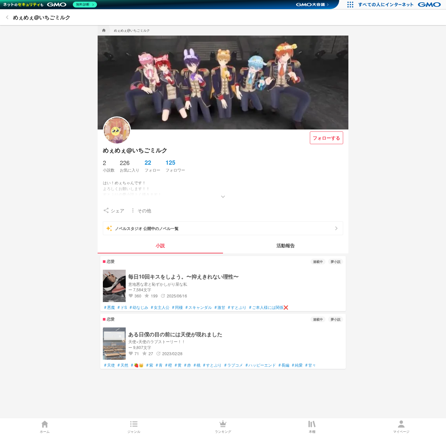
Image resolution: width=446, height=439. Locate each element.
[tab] (160, 245)
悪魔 (109, 307)
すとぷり (237, 307)
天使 (109, 365)
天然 (123, 365)
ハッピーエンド (261, 365)
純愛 (297, 365)
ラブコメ (233, 365)
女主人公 (160, 307)
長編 (284, 365)
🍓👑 (137, 365)
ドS (122, 307)
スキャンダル (198, 307)
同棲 (177, 307)
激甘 (220, 307)
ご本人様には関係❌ (268, 307)
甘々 (310, 365)
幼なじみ (139, 307)
